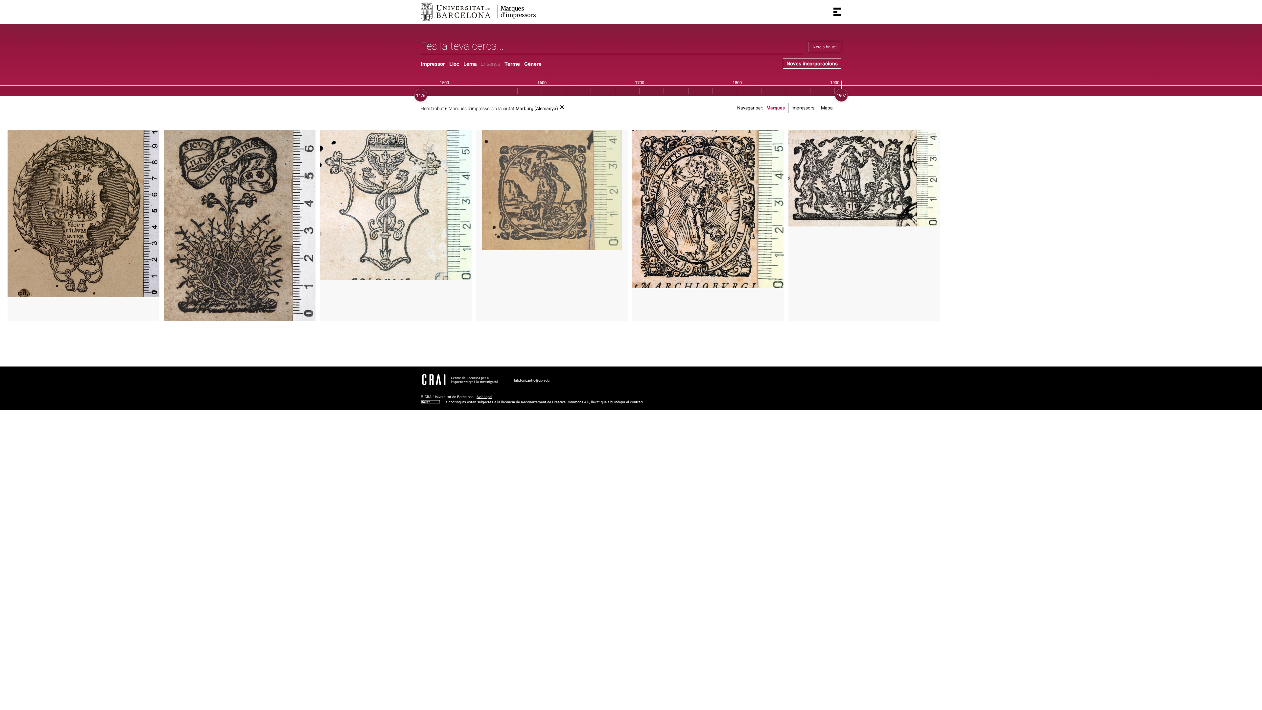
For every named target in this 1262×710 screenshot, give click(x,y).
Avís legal (484, 397)
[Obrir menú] (837, 12)
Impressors (802, 108)
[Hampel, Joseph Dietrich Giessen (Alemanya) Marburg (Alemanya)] (864, 178)
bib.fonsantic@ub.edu (531, 380)
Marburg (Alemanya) (537, 108)
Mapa (827, 108)
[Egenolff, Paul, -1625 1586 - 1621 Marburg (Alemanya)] (552, 190)
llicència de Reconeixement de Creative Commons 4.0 (545, 402)
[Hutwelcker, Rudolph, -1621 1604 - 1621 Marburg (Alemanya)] (708, 209)
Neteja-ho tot (825, 47)
